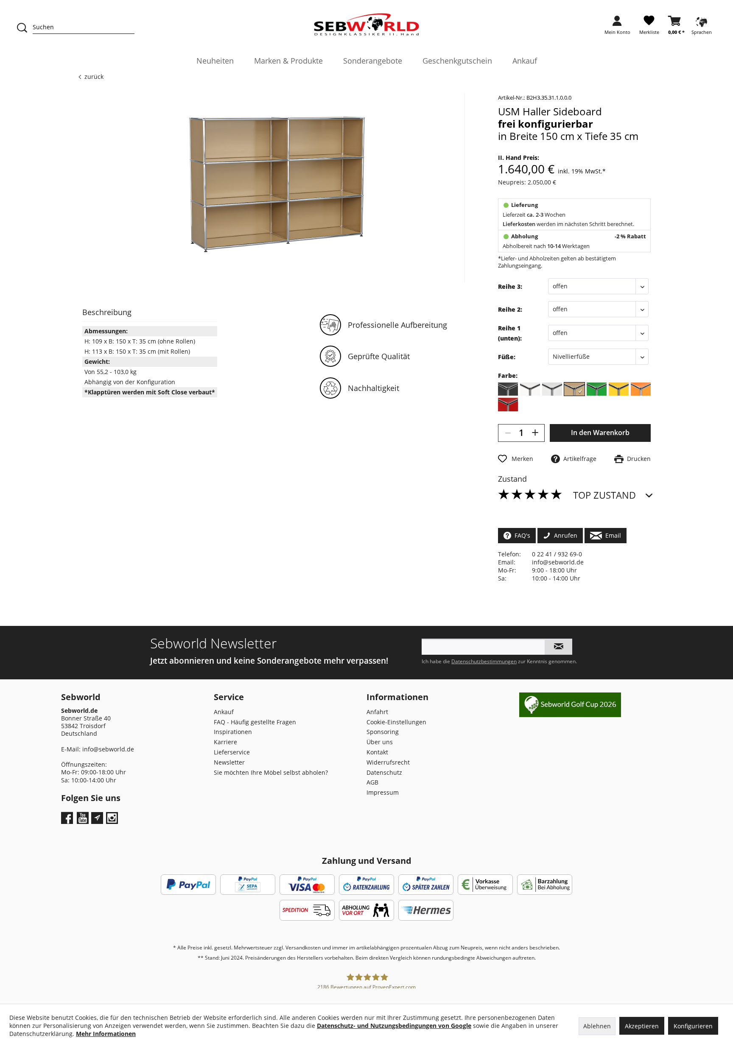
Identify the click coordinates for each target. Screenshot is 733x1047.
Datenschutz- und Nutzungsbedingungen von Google (394, 1026)
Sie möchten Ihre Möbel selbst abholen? (271, 772)
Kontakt (377, 752)
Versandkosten (303, 947)
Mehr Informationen (106, 1034)
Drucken (637, 459)
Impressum (382, 792)
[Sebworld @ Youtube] (84, 821)
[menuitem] (617, 28)
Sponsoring (382, 732)
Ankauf (224, 712)
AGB (372, 782)
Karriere (225, 742)
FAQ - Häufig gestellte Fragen (255, 722)
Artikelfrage (578, 459)
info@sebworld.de (558, 562)
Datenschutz (384, 772)
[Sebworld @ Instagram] (113, 821)
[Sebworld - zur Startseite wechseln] (367, 24)
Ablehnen (597, 1026)
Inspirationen (233, 732)
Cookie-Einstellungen (396, 722)
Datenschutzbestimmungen (484, 661)
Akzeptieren (642, 1026)
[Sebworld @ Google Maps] (97, 818)
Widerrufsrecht (388, 762)
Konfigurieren (693, 1026)
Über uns (379, 742)
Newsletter (229, 762)
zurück (94, 77)
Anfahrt (377, 712)
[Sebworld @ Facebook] (68, 821)
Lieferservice (232, 752)
